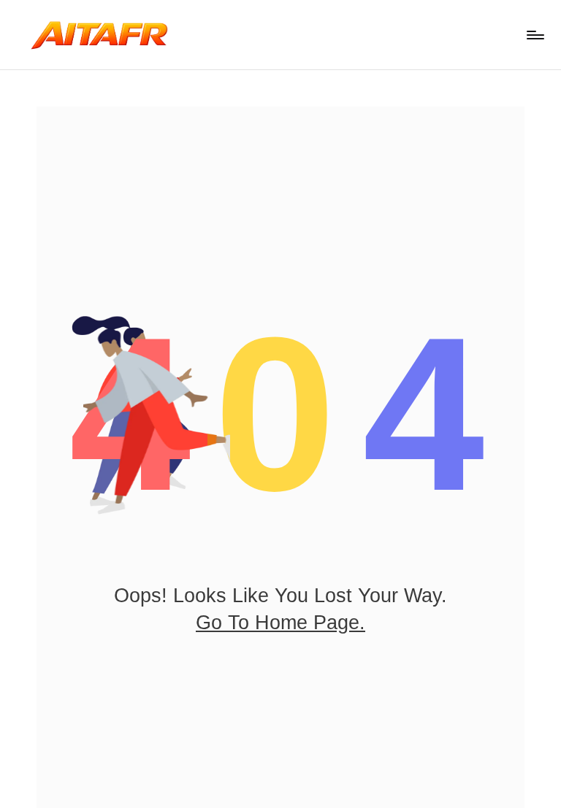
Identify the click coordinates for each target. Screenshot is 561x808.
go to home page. (280, 623)
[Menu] (534, 35)
